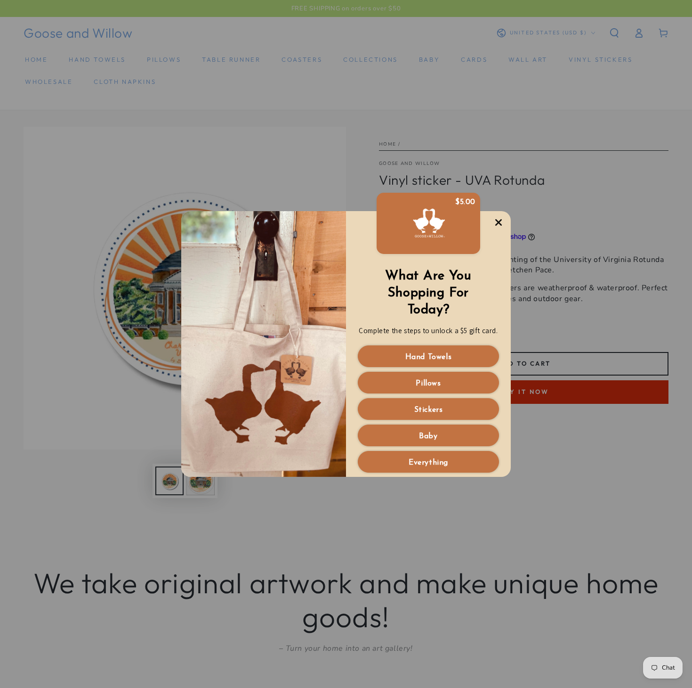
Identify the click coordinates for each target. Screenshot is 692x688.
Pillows (428, 383)
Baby (428, 436)
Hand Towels (428, 357)
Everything (428, 463)
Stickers (428, 410)
